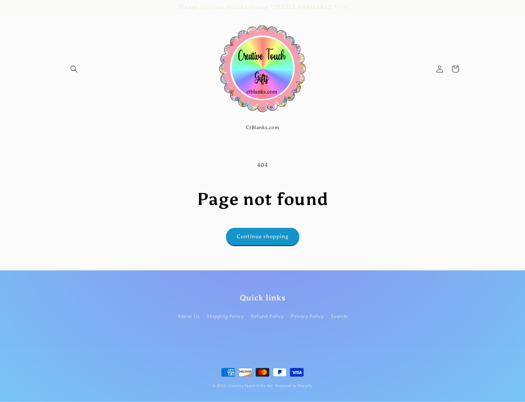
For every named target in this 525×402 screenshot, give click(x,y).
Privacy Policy (307, 316)
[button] (74, 69)
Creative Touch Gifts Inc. (251, 386)
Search (339, 316)
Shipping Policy (225, 316)
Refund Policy (267, 316)
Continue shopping (263, 236)
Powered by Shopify (293, 386)
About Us (189, 316)
